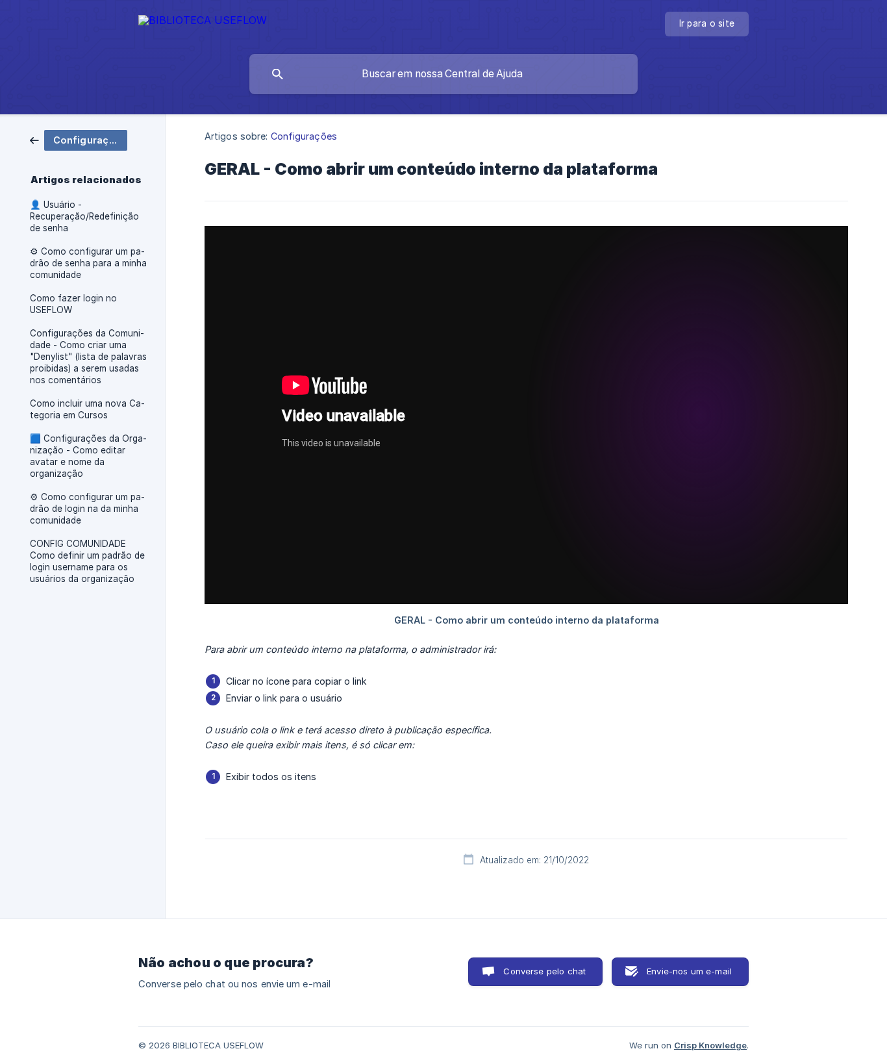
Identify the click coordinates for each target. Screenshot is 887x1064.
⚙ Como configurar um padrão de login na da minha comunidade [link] (87, 509)
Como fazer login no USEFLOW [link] (73, 304)
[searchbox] (443, 74)
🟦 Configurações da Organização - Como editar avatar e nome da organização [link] (88, 456)
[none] (202, 22)
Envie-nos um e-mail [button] (689, 971)
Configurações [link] (304, 136)
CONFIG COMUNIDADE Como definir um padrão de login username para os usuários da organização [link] (87, 561)
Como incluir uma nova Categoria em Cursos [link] (87, 409)
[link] (78, 139)
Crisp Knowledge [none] (710, 1045)
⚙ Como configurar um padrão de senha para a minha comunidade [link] (88, 263)
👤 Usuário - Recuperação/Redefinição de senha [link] (84, 216)
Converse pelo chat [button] (544, 971)
